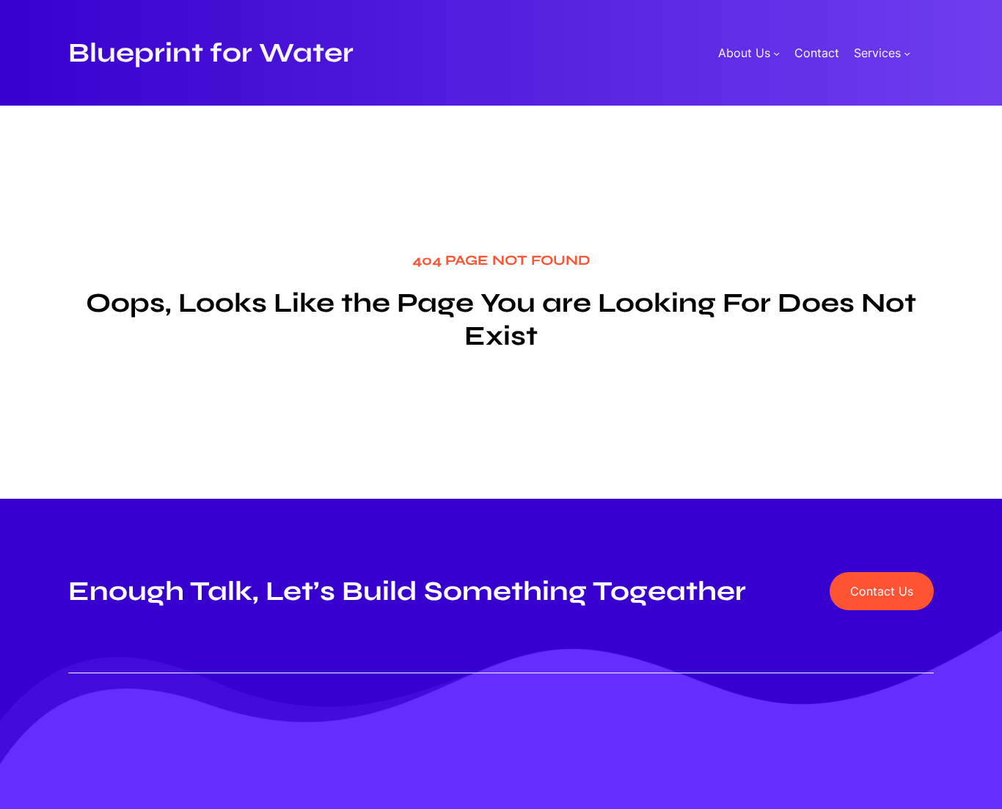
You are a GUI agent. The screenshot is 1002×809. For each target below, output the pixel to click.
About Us (744, 53)
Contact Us (881, 591)
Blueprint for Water (211, 53)
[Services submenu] (907, 53)
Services (877, 53)
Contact (816, 53)
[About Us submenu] (776, 53)
